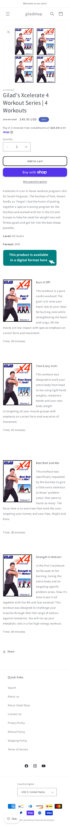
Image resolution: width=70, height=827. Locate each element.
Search (12, 687)
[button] (8, 14)
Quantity (8, 139)
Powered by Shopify (44, 820)
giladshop (29, 820)
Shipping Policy (17, 740)
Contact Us (15, 714)
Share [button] (11, 651)
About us (13, 696)
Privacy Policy (16, 723)
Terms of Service (18, 749)
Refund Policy (16, 732)
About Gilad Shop (19, 705)
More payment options (35, 181)
